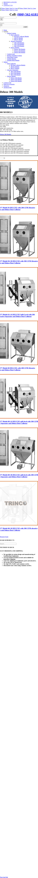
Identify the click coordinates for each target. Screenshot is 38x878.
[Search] (1, 19)
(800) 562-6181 (27, 14)
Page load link (4, 877)
